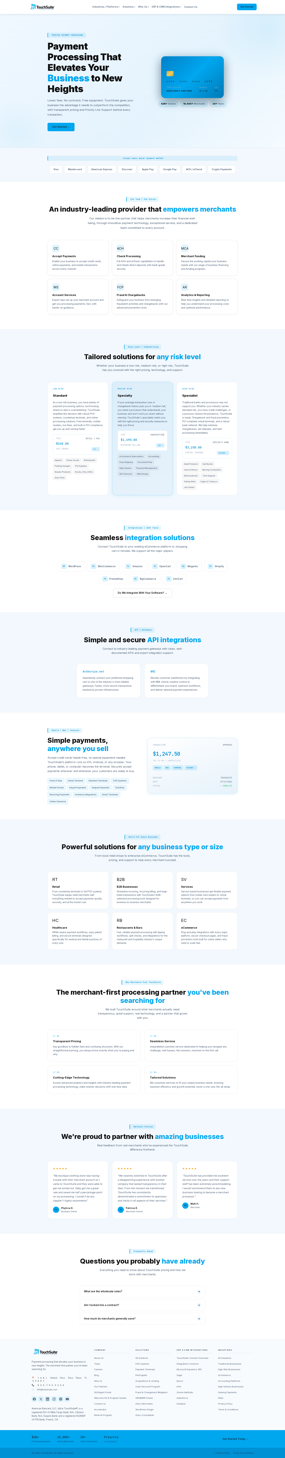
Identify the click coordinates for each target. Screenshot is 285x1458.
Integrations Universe (188, 1363)
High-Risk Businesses (229, 1369)
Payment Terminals (145, 1369)
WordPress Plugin (144, 1409)
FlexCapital (141, 1375)
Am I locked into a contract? (142, 1305)
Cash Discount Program (147, 1386)
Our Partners (100, 1386)
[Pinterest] (60, 1399)
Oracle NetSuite (185, 1392)
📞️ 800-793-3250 (48, 1385)
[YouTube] (67, 1399)
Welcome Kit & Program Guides (110, 1398)
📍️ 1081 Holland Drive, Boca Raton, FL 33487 (59, 1379)
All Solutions (141, 1358)
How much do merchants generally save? (142, 1318)
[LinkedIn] (47, 1399)
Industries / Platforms (106, 6)
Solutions (129, 6)
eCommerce (224, 1375)
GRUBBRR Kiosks (144, 1398)
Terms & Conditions (228, 1409)
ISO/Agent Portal (102, 1392)
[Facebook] (34, 1399)
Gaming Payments (227, 1392)
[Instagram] (54, 1399)
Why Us (143, 6)
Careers (98, 1369)
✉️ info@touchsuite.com (44, 1389)
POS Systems (142, 1363)
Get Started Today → (235, 1439)
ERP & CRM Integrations (166, 6)
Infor (179, 1386)
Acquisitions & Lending (147, 1381)
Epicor (180, 1381)
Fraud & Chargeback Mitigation (151, 1392)
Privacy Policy (225, 1403)
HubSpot (181, 1403)
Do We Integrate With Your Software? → (142, 592)
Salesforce (182, 1398)
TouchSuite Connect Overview (192, 1358)
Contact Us (190, 6)
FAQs (220, 1398)
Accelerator (100, 1409)
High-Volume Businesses (231, 1386)
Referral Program (103, 1415)
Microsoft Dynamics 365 (189, 1369)
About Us (99, 1358)
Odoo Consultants (144, 1415)
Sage (179, 1375)
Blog (96, 1375)
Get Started (246, 6)
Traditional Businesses (229, 1363)
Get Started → (61, 126)
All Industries (224, 1358)
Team (97, 1363)
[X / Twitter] (41, 1399)
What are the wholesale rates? (142, 1291)
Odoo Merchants (144, 1403)
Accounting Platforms (229, 1381)
